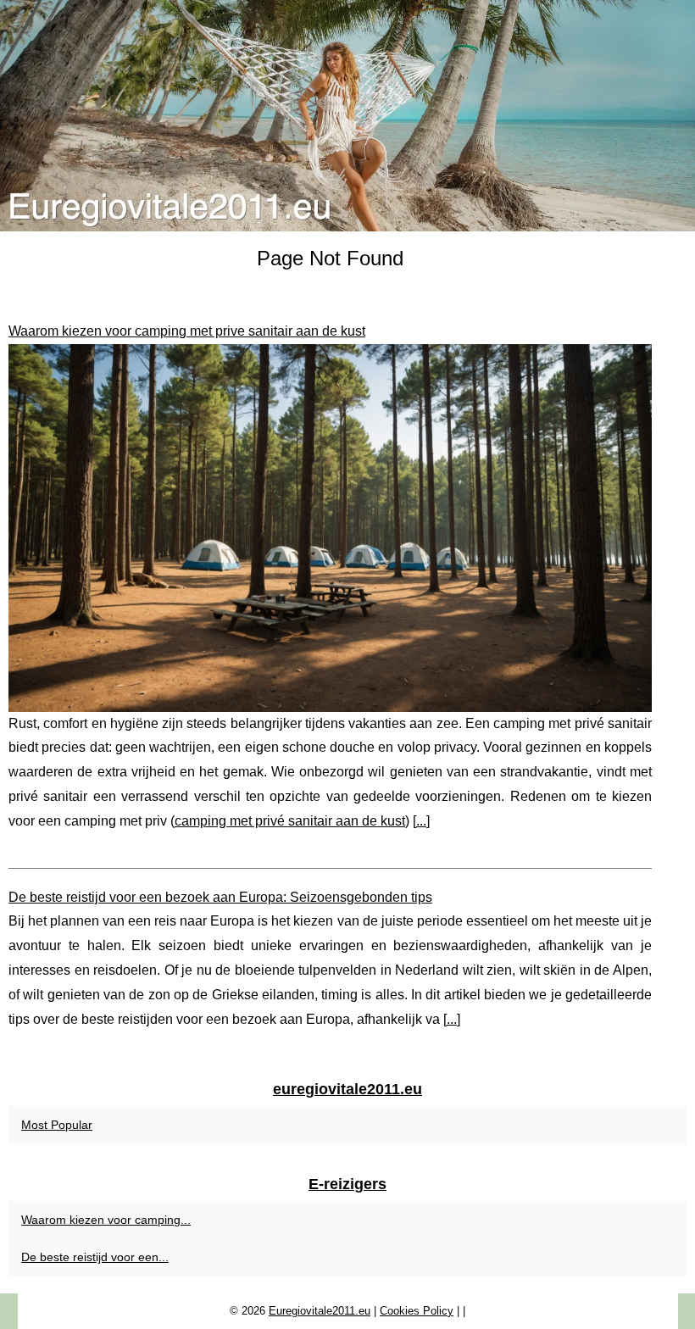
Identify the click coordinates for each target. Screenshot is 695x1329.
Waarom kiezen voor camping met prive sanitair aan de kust (186, 331)
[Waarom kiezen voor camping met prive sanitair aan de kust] (330, 527)
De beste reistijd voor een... (95, 1257)
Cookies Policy (416, 1310)
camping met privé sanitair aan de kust (290, 821)
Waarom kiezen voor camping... (106, 1219)
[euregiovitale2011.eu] (347, 115)
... (421, 821)
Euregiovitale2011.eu (319, 1310)
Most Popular (56, 1125)
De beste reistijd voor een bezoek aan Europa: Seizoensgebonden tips (220, 897)
